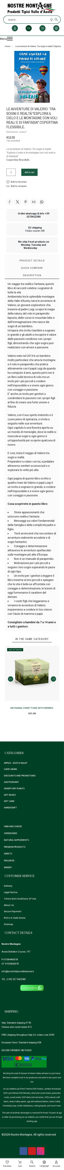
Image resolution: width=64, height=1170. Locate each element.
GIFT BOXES (10, 794)
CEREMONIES (10, 833)
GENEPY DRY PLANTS (14, 788)
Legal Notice (10, 892)
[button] (32, 39)
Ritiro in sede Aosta (14, 917)
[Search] (56, 19)
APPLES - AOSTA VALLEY (15, 762)
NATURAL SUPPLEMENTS (16, 839)
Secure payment (12, 911)
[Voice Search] (51, 19)
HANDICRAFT (10, 807)
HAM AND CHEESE (13, 826)
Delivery (8, 885)
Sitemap (8, 924)
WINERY (8, 867)
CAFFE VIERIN (10, 769)
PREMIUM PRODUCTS (14, 846)
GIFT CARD (9, 801)
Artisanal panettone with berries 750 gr (32, 707)
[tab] (32, 275)
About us (9, 905)
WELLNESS (9, 860)
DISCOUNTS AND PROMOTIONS (19, 775)
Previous (10, 679)
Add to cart (29, 172)
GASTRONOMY (11, 781)
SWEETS (8, 853)
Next (53, 679)
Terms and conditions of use (20, 898)
